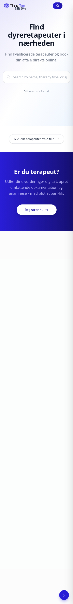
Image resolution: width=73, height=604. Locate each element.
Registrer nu (34, 210)
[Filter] (64, 595)
